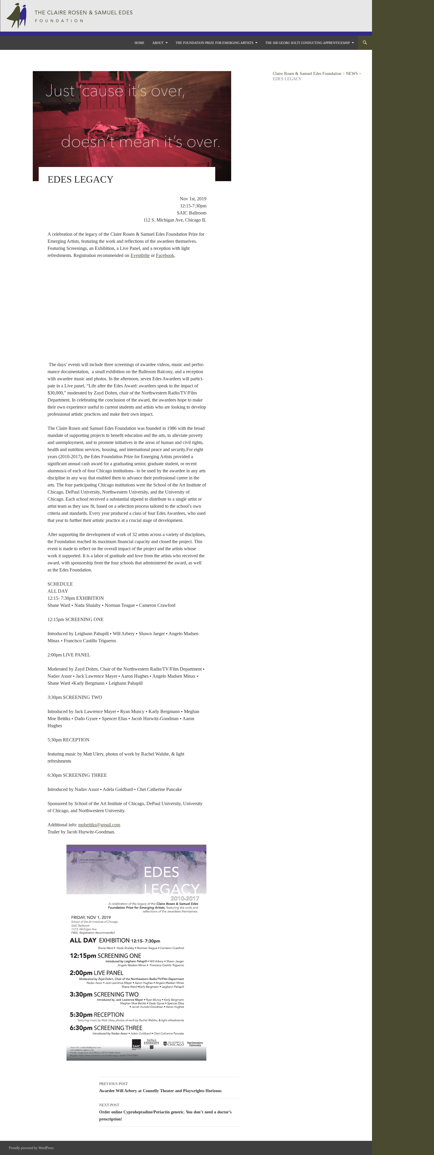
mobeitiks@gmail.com (99, 824)
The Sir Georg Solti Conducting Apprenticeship (307, 43)
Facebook (165, 255)
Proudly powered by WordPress (31, 1148)
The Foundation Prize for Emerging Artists (214, 43)
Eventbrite (140, 255)
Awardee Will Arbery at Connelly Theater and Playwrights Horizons (160, 1087)
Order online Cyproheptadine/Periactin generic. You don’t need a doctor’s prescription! (165, 1112)
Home (139, 43)
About (158, 43)
